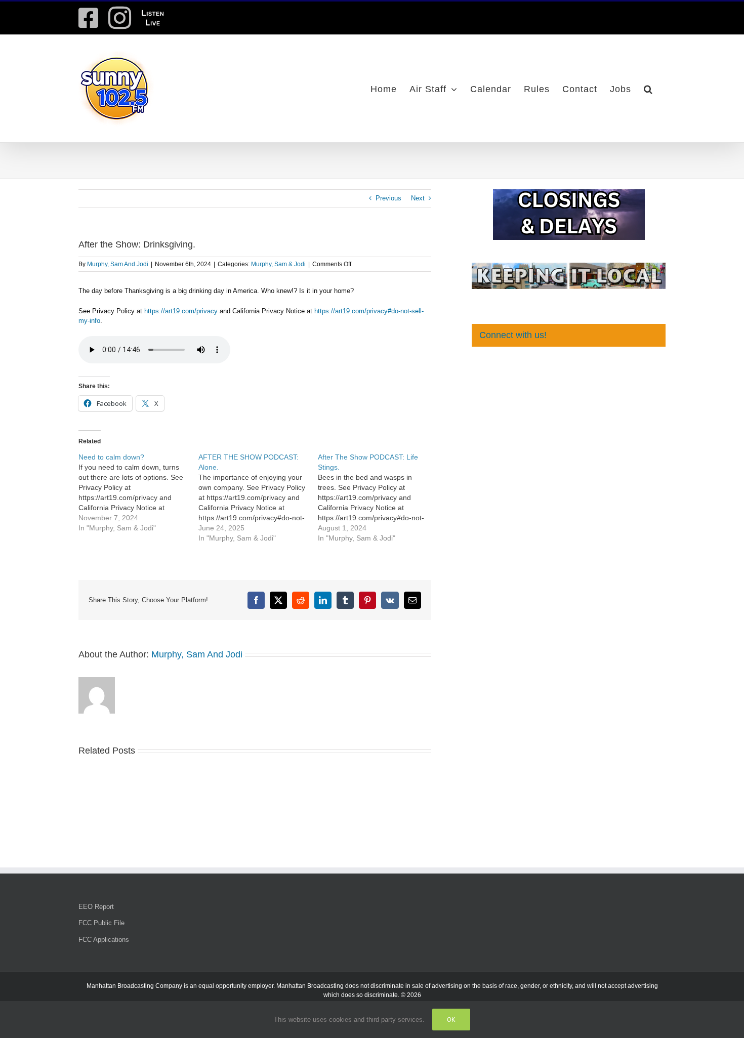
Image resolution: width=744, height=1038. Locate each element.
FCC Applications (103, 939)
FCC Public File (101, 923)
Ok (451, 1019)
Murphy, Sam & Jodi (278, 264)
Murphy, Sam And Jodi (117, 264)
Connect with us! (513, 335)
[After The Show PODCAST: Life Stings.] (378, 497)
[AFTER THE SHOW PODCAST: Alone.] (258, 497)
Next (418, 198)
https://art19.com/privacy (181, 311)
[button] (648, 88)
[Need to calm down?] (138, 492)
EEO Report (96, 906)
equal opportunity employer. (236, 985)
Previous (388, 198)
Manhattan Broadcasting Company (134, 985)
